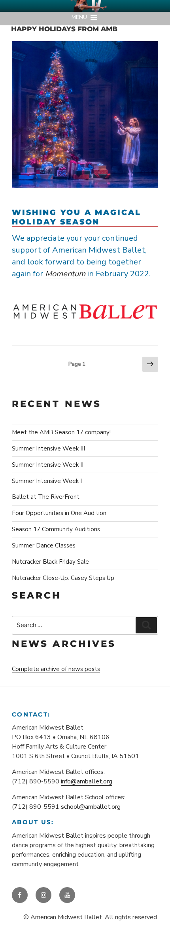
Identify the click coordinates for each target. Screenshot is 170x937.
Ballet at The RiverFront (45, 497)
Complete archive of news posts (56, 669)
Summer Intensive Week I (47, 481)
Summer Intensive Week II (47, 465)
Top (161, 926)
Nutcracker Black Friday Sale (50, 562)
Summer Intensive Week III (48, 448)
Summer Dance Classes (44, 545)
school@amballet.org (91, 806)
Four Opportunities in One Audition (59, 513)
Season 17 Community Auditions (56, 529)
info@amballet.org (86, 781)
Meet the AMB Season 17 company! (61, 432)
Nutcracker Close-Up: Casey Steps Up (63, 578)
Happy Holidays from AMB (64, 29)
